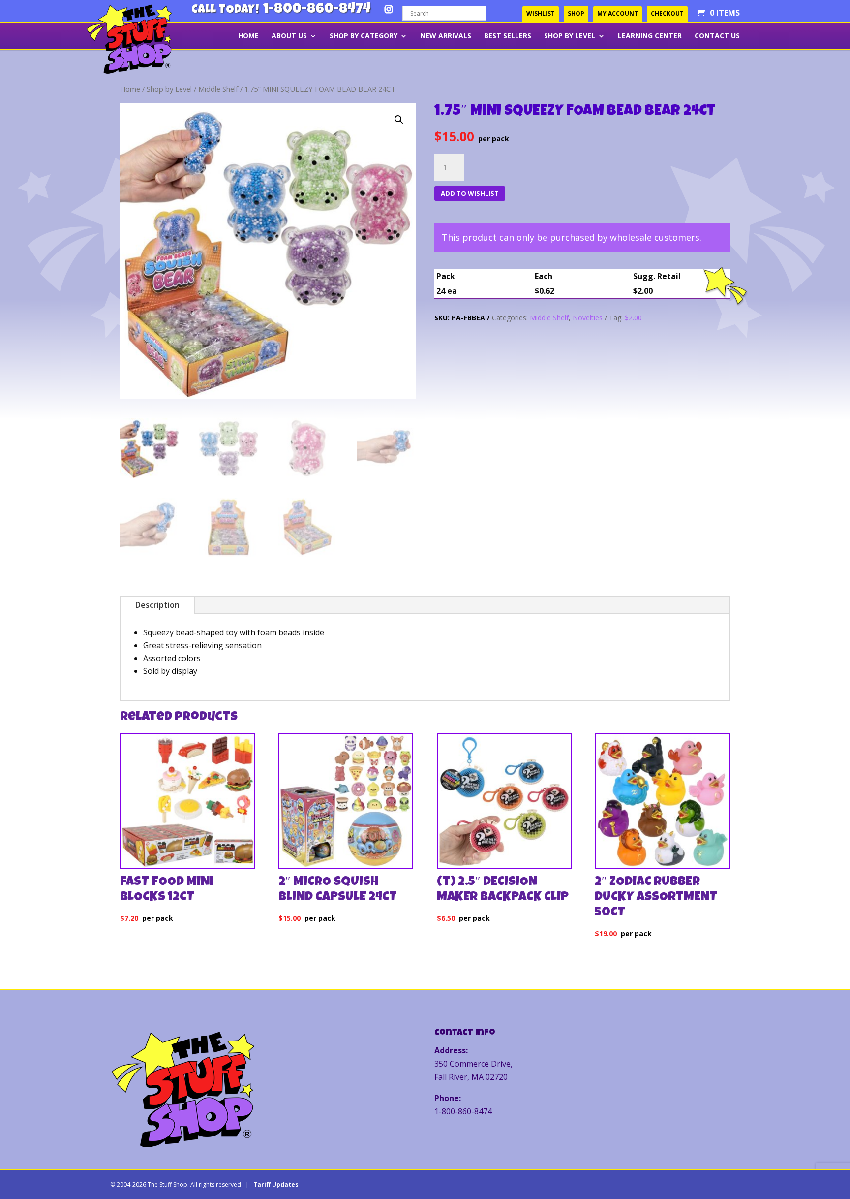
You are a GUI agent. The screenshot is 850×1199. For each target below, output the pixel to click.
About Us (289, 36)
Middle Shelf (218, 89)
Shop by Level (569, 36)
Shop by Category (363, 36)
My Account (617, 13)
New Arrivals (445, 36)
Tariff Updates (276, 1184)
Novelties (588, 317)
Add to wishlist (470, 193)
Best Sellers (507, 36)
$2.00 (633, 317)
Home (248, 36)
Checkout (667, 13)
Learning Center (650, 36)
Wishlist (540, 13)
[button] (399, 119)
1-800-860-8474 (316, 10)
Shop (576, 13)
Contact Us (717, 36)
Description (157, 605)
